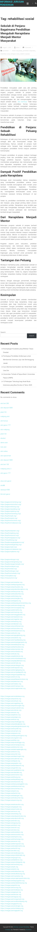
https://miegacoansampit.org (11, 731)
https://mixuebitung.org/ (9, 540)
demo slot (4, 442)
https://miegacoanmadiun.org (11, 684)
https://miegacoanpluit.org (10, 869)
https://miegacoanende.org (10, 821)
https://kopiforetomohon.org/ (11, 520)
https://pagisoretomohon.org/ (11, 504)
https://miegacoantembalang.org (12, 908)
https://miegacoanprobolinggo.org (12, 742)
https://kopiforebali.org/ (9, 569)
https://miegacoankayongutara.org (12, 584)
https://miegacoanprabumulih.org (12, 818)
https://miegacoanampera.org (11, 837)
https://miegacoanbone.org (10, 752)
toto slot (3, 447)
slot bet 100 (5, 464)
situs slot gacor (6, 481)
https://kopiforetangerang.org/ (11, 545)
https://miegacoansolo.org (10, 712)
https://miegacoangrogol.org (11, 857)
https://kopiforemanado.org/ (10, 573)
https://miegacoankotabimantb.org (13, 846)
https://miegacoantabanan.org (11, 624)
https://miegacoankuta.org (10, 719)
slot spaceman (6, 456)
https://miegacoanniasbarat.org (11, 617)
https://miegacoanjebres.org (10, 715)
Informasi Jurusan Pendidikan (21, 927)
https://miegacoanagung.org (10, 823)
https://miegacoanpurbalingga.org (12, 722)
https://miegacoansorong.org (11, 887)
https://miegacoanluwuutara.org (12, 628)
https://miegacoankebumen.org (12, 747)
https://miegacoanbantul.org (10, 793)
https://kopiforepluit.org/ (9, 518)
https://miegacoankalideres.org (11, 860)
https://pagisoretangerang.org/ (11, 562)
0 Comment (28, 47)
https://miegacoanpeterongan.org (12, 705)
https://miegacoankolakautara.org (12, 871)
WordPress (28, 929)
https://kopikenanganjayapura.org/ (12, 542)
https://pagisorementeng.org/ (11, 502)
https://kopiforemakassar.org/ (11, 523)
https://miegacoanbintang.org (11, 596)
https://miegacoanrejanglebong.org (13, 635)
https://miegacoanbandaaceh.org (12, 765)
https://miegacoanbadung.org (11, 621)
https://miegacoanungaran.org (11, 738)
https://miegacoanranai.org (10, 830)
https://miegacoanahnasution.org (12, 804)
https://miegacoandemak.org (11, 663)
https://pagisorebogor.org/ (10, 559)
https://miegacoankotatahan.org (12, 832)
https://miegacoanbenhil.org (10, 848)
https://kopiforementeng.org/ (11, 514)
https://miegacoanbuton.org (10, 633)
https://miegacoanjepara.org (10, 733)
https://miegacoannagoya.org (11, 897)
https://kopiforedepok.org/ (10, 566)
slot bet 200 (5, 403)
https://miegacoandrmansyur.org (12, 686)
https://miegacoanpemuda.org (11, 809)
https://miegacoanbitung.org (10, 777)
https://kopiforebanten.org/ (10, 531)
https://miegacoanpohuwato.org (12, 587)
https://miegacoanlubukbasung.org (13, 874)
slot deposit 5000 (7, 408)
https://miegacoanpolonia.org (11, 699)
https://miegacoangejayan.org (11, 807)
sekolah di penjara (25, 54)
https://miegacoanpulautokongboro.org (14, 589)
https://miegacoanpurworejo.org (12, 649)
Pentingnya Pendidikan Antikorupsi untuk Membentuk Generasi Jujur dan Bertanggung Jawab (18, 359)
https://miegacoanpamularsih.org (12, 708)
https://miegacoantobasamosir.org (13, 631)
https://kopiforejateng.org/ (10, 533)
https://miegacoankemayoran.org (12, 844)
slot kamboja (22, 102)
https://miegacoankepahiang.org (12, 779)
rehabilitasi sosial (5, 54)
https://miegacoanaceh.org (10, 827)
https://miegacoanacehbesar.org (12, 626)
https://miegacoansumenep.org (12, 788)
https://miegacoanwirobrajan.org (12, 906)
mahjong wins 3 (6, 469)
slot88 (3, 485)
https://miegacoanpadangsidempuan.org (15, 726)
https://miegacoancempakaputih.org (13, 672)
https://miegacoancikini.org (10, 851)
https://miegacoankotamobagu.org (13, 605)
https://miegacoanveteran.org (11, 710)
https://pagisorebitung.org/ (10, 507)
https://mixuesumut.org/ (9, 578)
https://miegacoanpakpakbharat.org (13, 661)
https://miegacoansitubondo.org (12, 782)
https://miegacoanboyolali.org (11, 729)
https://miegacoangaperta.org (11, 904)
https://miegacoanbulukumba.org (12, 594)
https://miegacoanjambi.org (10, 885)
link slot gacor (5, 494)
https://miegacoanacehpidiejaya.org (13, 658)
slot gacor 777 (5, 425)
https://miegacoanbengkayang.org (12, 670)
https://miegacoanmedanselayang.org (14, 901)
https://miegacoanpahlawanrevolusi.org (14, 679)
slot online (4, 451)
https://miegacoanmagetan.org (11, 619)
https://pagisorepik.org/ (9, 547)
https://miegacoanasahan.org (11, 638)
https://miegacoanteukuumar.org (12, 798)
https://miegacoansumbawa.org (12, 651)
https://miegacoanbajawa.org (11, 601)
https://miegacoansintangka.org (12, 598)
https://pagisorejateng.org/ (10, 511)
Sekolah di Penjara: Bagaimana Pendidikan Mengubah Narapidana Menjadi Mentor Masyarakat (15, 33)
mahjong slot (5, 416)
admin (18, 47)
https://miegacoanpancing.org (11, 800)
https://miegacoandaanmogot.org (12, 756)
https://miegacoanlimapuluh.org (12, 668)
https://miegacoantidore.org (10, 825)
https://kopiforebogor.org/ (10, 571)
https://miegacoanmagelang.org (12, 703)
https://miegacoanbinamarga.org (12, 839)
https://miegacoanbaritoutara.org (12, 647)
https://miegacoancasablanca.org (12, 770)
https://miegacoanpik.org (9, 867)
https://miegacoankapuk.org (10, 761)
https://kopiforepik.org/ (9, 516)
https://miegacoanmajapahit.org (12, 910)
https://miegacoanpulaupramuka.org (13, 816)
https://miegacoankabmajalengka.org (13, 749)
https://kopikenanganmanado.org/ (12, 564)
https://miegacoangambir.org (11, 768)
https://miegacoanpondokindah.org (13, 855)
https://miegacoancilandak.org (11, 772)
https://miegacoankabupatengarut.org (14, 735)
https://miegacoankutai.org (10, 654)
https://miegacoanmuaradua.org (12, 876)
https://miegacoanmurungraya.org (12, 608)
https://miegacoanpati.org (10, 791)
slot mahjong (5, 429)
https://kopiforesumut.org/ (10, 535)
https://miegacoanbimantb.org (11, 610)
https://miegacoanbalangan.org (11, 795)
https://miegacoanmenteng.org (11, 864)
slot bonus (4, 421)
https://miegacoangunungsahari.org (13, 674)
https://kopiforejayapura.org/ (10, 538)
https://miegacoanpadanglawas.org (13, 724)
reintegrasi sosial (14, 54)
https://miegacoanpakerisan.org (12, 681)
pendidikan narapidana (29, 50)
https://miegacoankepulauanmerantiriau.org (16, 603)
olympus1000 (5, 490)
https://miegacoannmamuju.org (11, 612)
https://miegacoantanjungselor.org (12, 881)
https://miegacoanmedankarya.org (12, 696)
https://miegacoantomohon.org (11, 775)
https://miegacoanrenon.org (10, 811)
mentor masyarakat (17, 50)
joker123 (3, 412)
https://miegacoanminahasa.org (12, 890)
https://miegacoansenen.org (10, 841)
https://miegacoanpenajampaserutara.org (15, 878)
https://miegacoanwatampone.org (12, 644)
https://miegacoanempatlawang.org (13, 640)
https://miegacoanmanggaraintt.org (13, 615)
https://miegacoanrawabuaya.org (12, 853)
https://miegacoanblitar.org (10, 740)
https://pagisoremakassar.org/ (11, 549)
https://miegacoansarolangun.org (12, 665)
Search (3, 332)
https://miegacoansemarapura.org (12, 745)
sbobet (3, 438)
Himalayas (8, 929)
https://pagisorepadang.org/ (10, 509)
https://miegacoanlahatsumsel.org (12, 786)
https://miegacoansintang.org (11, 814)
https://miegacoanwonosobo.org (12, 834)
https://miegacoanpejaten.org (11, 763)
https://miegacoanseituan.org (11, 701)
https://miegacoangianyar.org (11, 892)
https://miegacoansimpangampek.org (14, 642)
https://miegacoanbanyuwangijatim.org (14, 784)
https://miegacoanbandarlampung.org (14, 883)
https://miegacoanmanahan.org (11, 582)
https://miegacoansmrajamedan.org (13, 688)
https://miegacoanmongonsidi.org (12, 899)
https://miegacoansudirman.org (11, 759)
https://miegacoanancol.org (10, 677)
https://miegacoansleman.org (11, 894)
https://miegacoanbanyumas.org (12, 591)
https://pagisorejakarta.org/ (10, 551)
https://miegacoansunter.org (10, 754)
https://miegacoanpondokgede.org (13, 862)
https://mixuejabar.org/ (8, 576)
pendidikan (6, 50)
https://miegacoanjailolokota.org (12, 656)
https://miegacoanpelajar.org (11, 717)
